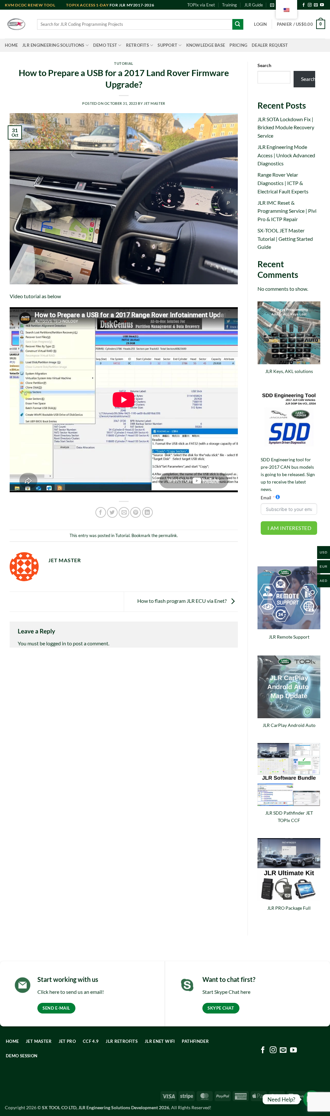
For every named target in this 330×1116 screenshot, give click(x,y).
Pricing (238, 45)
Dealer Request (270, 45)
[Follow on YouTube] (322, 5)
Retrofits (137, 45)
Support (167, 45)
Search (264, 65)
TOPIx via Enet (201, 4)
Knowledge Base (205, 45)
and (35, 5)
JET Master (154, 103)
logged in (56, 643)
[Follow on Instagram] (310, 5)
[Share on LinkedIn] (147, 512)
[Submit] (237, 24)
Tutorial (123, 63)
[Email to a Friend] (124, 512)
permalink (168, 535)
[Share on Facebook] (100, 512)
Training (229, 4)
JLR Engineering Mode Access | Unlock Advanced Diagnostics (286, 155)
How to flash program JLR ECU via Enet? (182, 601)
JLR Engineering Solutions (53, 45)
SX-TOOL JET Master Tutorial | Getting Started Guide (285, 238)
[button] (260, 24)
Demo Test (105, 45)
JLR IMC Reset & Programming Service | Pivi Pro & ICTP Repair (286, 211)
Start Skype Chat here (226, 992)
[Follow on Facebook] (304, 5)
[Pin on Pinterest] (135, 512)
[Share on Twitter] (112, 512)
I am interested (289, 528)
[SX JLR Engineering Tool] (16, 24)
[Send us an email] (316, 5)
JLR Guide (253, 4)
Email (266, 497)
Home (11, 45)
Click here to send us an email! (70, 992)
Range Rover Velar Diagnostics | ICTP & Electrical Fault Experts (282, 182)
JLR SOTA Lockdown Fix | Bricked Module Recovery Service (285, 127)
